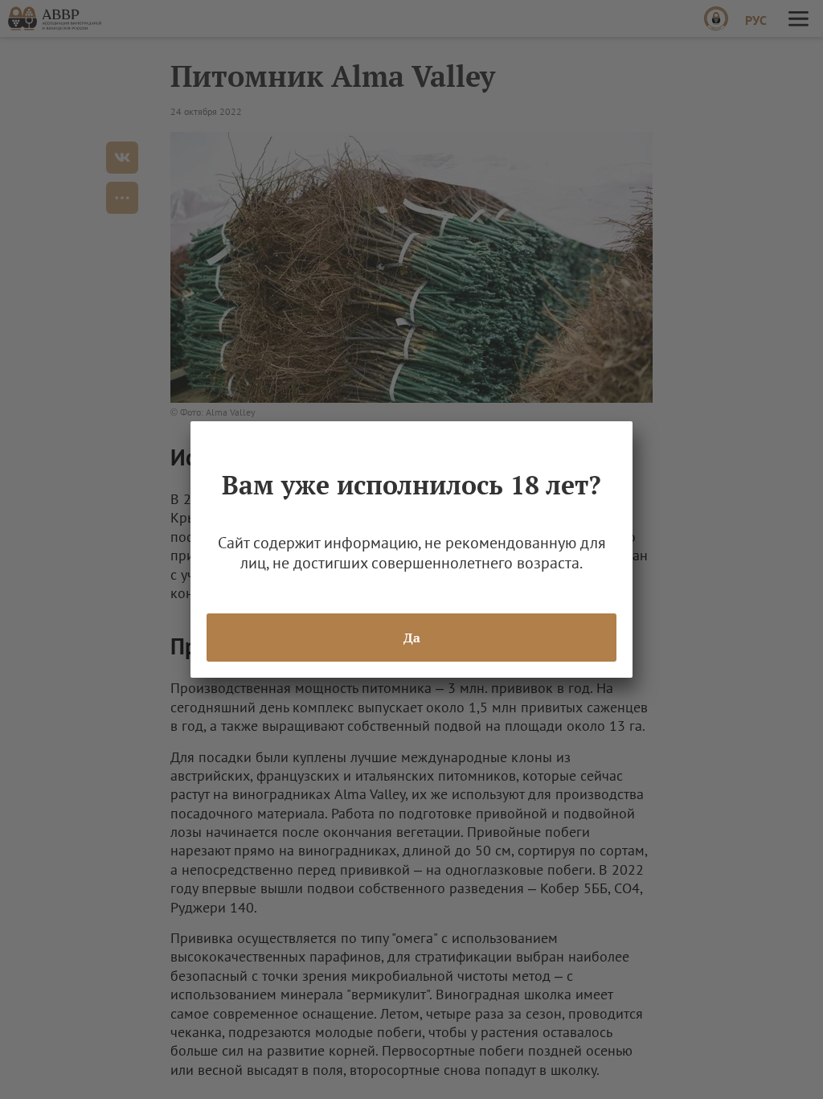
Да (411, 637)
